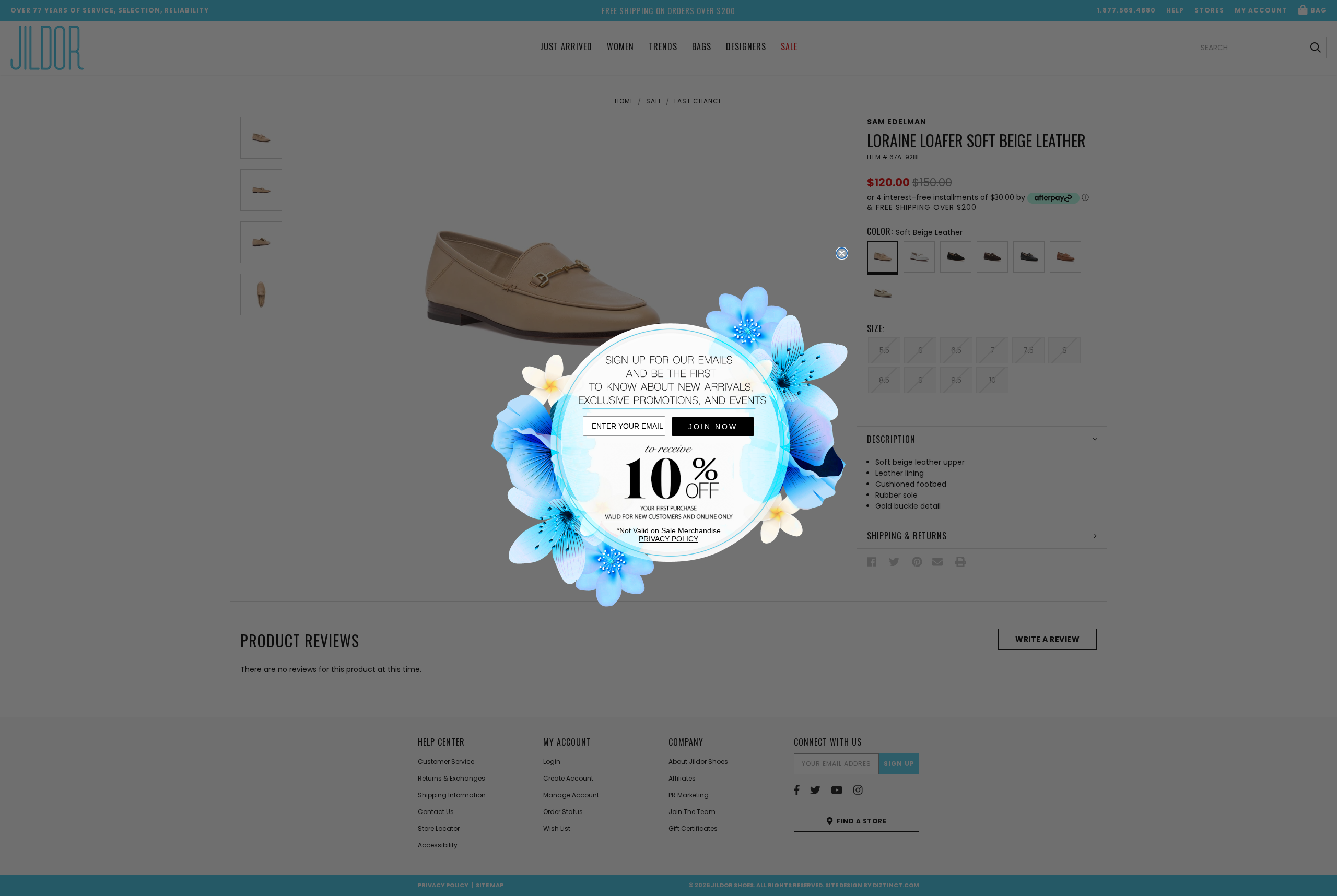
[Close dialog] (842, 253)
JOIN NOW (712, 426)
